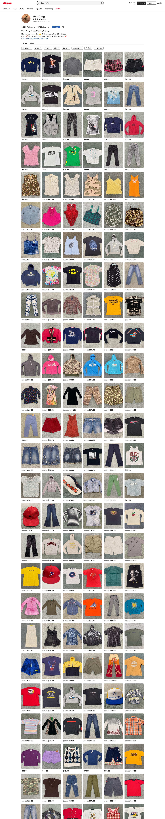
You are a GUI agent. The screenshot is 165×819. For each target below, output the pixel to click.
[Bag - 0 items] (134, 3)
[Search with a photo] (102, 3)
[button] (39, 19)
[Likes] (130, 3)
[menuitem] (6, 9)
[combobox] (70, 3)
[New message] (62, 27)
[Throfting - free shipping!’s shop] (26, 19)
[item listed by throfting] (30, 64)
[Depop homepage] (7, 3)
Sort (89, 48)
